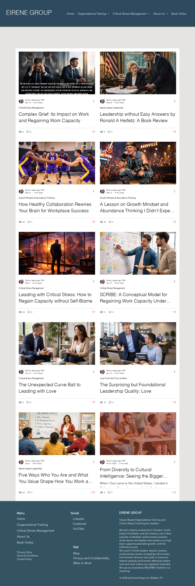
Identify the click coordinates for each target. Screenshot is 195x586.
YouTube (78, 528)
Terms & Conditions (27, 555)
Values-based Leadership (111, 107)
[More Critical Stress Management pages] (149, 13)
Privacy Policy (24, 552)
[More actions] (94, 101)
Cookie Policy (24, 559)
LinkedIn (78, 519)
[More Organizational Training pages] (108, 13)
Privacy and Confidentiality (91, 558)
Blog (76, 553)
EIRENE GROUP (29, 12)
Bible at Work (82, 563)
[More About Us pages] (167, 13)
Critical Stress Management (31, 107)
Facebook (79, 524)
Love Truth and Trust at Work (113, 378)
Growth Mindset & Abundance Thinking (37, 198)
